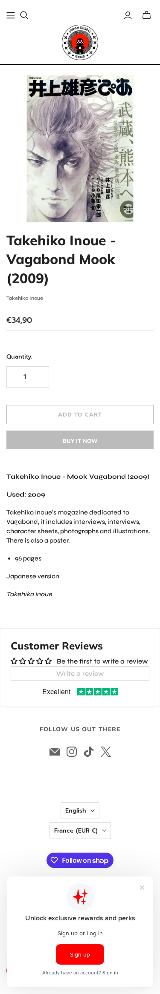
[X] (106, 752)
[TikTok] (89, 752)
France (76, 830)
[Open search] (24, 15)
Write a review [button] (80, 673)
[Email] (54, 752)
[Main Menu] (10, 15)
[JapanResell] (80, 42)
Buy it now (80, 440)
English (75, 810)
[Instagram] (72, 752)
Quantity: (19, 357)
